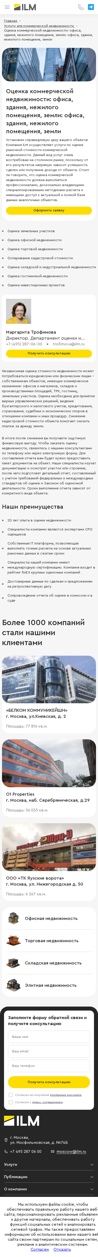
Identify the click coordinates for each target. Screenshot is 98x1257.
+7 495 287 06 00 (25, 1152)
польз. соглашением (47, 1102)
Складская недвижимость (53, 963)
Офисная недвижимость (51, 918)
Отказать (62, 1249)
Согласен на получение (48, 1094)
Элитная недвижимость (51, 985)
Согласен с (39, 1102)
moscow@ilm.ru (71, 1152)
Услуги (10, 1165)
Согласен (40, 1249)
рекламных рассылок (66, 1094)
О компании (15, 1189)
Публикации (15, 1177)
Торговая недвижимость (52, 940)
